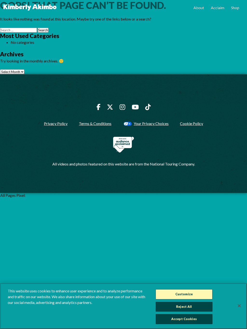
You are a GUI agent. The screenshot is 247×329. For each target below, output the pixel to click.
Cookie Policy (191, 123)
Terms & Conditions (95, 123)
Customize (184, 294)
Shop (235, 7)
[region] (123, 306)
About (198, 7)
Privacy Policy (56, 123)
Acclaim (217, 7)
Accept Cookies (184, 319)
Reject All (184, 307)
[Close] (239, 306)
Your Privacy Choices (151, 123)
